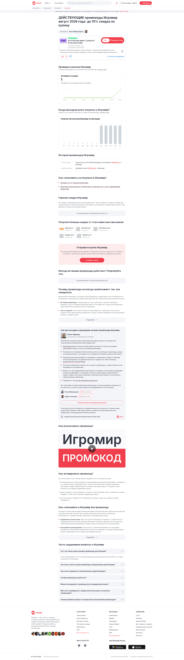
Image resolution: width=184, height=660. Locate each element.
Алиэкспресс (113, 615)
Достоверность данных (144, 624)
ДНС (110, 633)
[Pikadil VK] (79, 645)
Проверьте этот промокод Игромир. (74, 183)
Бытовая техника (82, 621)
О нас (138, 615)
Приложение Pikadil (117, 641)
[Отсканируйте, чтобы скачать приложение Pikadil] (117, 647)
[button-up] (62, 56)
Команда (139, 618)
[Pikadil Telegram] (85, 645)
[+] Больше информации (115, 56)
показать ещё (101, 69)
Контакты (139, 635)
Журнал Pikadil (141, 621)
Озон (111, 627)
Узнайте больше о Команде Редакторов (92, 402)
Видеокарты (81, 627)
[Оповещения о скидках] (116, 3)
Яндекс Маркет (114, 624)
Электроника (81, 615)
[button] (69, 3)
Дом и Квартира (82, 618)
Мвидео (112, 618)
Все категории (82, 633)
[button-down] (70, 56)
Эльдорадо (113, 621)
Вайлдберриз (113, 630)
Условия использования (119, 656)
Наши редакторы (69, 346)
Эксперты (139, 633)
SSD (78, 630)
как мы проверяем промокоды (87, 380)
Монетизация (140, 630)
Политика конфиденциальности (141, 656)
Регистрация (126, 3)
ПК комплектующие (83, 624)
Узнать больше (124, 11)
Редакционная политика (144, 627)
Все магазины (113, 635)
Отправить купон (92, 260)
